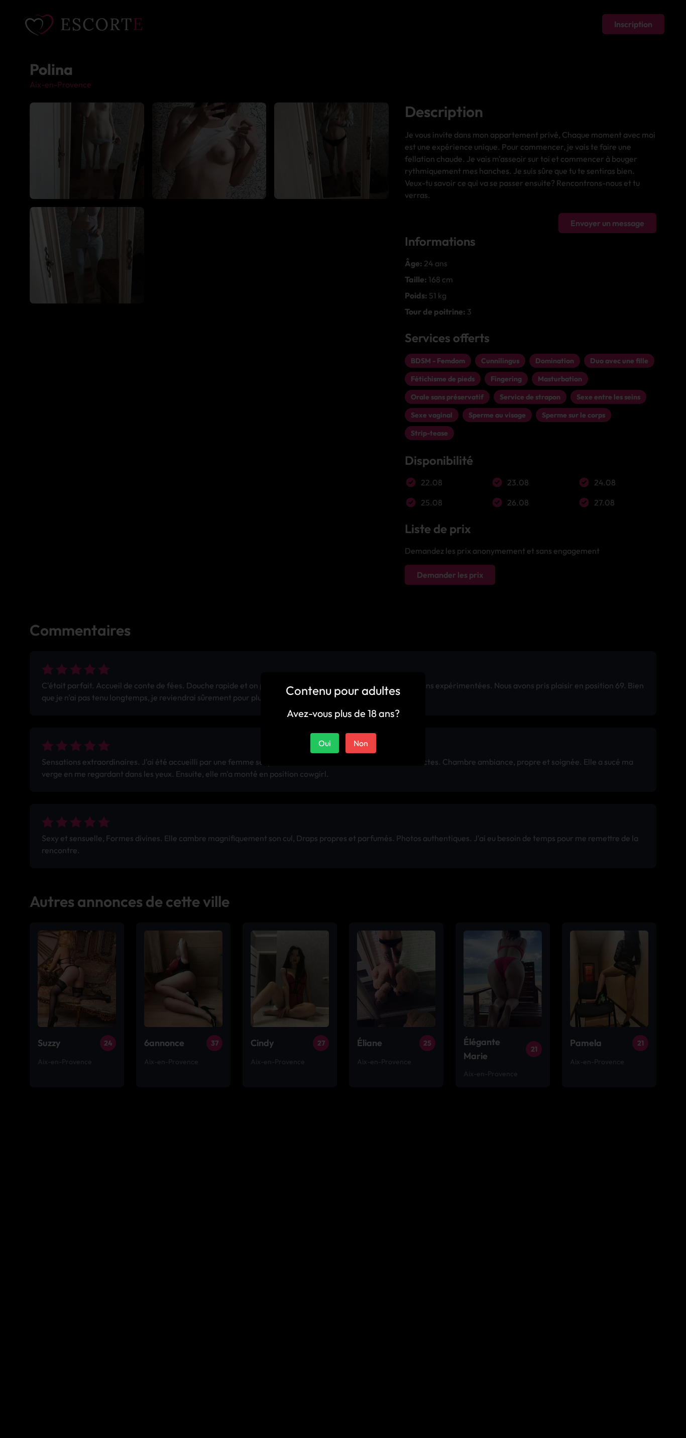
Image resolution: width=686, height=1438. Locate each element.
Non (361, 743)
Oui (324, 743)
